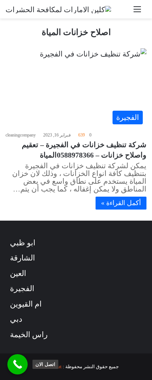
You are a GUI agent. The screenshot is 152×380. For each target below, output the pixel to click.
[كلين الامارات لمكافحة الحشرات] (58, 9)
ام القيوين (26, 304)
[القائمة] (137, 12)
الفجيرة (22, 288)
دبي (16, 319)
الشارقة (22, 257)
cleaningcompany (21, 135)
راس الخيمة (29, 334)
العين (18, 273)
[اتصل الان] (17, 364)
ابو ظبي (22, 242)
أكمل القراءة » (121, 203)
